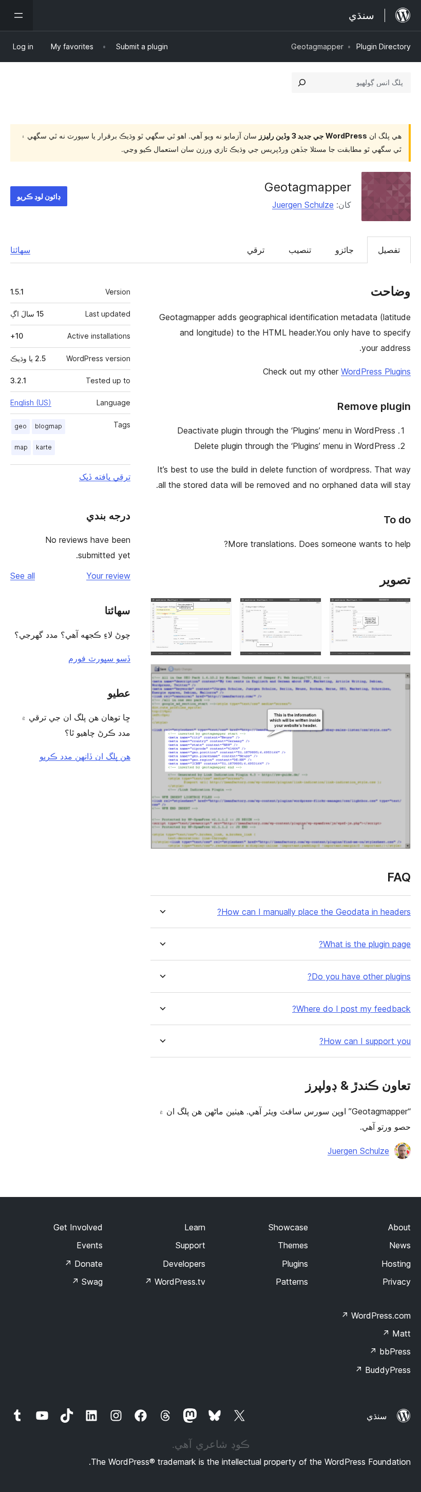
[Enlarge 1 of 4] (397, 611)
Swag (87, 1282)
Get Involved (78, 1227)
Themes (293, 1245)
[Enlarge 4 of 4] (397, 678)
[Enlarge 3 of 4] (218, 611)
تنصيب (300, 250)
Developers (184, 1264)
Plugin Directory (383, 46)
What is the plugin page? (365, 944)
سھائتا (20, 250)
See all (22, 576)
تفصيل (389, 250)
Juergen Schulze (303, 205)
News (400, 1245)
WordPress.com (376, 1315)
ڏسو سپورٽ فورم (99, 658)
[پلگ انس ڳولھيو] (302, 82)
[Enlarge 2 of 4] (307, 611)
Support (190, 1245)
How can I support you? (365, 1041)
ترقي (255, 250)
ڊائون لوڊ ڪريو (39, 196)
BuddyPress (383, 1370)
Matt (396, 1333)
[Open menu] (16, 15)
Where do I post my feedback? (351, 1009)
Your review (108, 576)
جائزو (344, 250)
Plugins (295, 1264)
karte (44, 447)
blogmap (48, 426)
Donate (83, 1264)
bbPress (390, 1351)
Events (89, 1245)
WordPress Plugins (376, 371)
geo (20, 426)
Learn (194, 1227)
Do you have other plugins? (359, 976)
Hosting (396, 1264)
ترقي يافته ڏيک (104, 477)
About (399, 1227)
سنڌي (377, 1416)
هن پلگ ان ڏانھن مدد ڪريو (85, 756)
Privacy (396, 1282)
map (21, 447)
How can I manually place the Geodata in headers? (314, 912)
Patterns (292, 1282)
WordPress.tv (174, 1282)
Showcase (288, 1227)
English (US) (30, 402)
